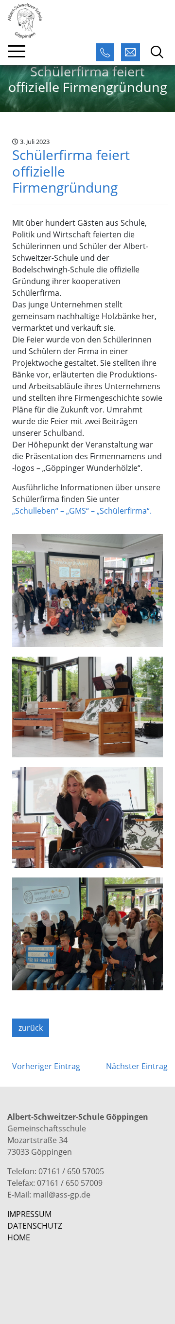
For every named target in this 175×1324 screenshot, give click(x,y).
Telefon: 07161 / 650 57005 (55, 1171)
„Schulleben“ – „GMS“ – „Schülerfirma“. (82, 510)
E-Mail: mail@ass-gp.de (48, 1194)
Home (18, 1237)
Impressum (29, 1214)
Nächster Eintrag (137, 1066)
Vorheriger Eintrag (46, 1066)
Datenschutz (34, 1225)
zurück (30, 1027)
